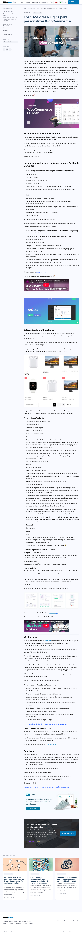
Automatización (32, 8)
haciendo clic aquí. (52, 744)
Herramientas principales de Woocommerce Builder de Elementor (10, 19)
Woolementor (6, 28)
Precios (66, 921)
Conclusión (5, 30)
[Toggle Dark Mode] (65, 2)
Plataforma (58, 921)
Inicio (21, 2)
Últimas (27, 2)
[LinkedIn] (7, 49)
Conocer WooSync (72, 2)
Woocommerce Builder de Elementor (9, 14)
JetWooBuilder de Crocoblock (7, 24)
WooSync (48, 640)
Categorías (35, 2)
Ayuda (72, 921)
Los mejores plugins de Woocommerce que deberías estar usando (47, 787)
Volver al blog (8, 8)
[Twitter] (4, 49)
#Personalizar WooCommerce (10, 41)
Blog (15, 2)
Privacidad (65, 931)
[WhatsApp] (10, 49)
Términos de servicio (74, 931)
